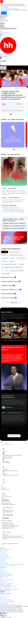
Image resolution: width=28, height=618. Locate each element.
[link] (2, 27)
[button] (1, 30)
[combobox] (3, 615)
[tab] (3, 67)
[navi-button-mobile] (1, 34)
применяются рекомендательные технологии (11, 605)
